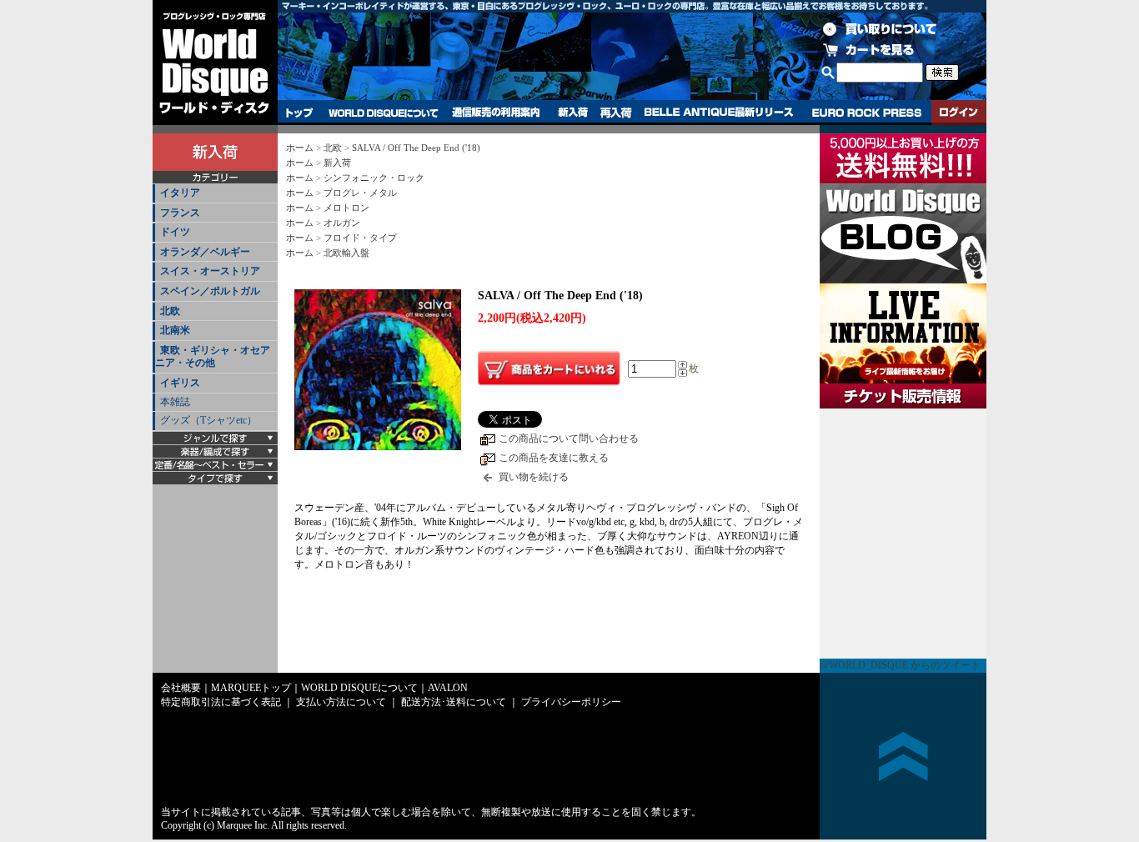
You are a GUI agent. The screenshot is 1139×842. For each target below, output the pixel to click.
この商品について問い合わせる (569, 438)
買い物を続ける (534, 477)
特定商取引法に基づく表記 (221, 702)
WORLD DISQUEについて (383, 112)
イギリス (180, 382)
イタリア (180, 192)
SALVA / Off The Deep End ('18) (416, 148)
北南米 (175, 330)
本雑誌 (175, 402)
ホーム (300, 148)
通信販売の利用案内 (496, 112)
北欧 (170, 311)
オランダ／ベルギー (205, 252)
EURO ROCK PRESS (867, 112)
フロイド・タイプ (360, 238)
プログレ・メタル (360, 193)
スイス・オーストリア (210, 271)
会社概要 (181, 688)
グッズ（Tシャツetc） (208, 420)
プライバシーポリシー (571, 702)
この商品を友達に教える (554, 458)
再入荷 (616, 112)
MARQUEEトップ (251, 688)
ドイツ (175, 232)
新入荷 (572, 112)
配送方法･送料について (453, 702)
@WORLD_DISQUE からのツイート (900, 665)
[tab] (215, 193)
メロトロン (346, 208)
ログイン (958, 112)
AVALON (448, 688)
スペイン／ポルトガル (210, 291)
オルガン (342, 223)
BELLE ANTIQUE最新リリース (719, 112)
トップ (300, 112)
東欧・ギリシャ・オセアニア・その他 (212, 356)
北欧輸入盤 (346, 253)
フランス (180, 212)
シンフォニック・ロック (374, 178)
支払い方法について (341, 702)
